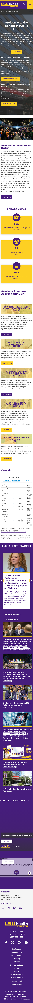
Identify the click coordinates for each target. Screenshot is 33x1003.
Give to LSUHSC (16, 978)
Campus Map (16, 955)
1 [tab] (14, 846)
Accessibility (21, 997)
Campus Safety (16, 981)
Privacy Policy (20, 994)
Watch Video (7, 862)
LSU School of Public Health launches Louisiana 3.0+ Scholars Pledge (15, 764)
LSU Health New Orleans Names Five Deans (17, 790)
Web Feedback (24, 999)
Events (16, 971)
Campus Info (16, 952)
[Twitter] (12, 942)
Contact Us (16, 949)
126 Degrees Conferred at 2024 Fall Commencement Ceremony (17, 705)
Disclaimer (9, 994)
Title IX (5, 999)
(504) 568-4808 (16, 937)
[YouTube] (26, 942)
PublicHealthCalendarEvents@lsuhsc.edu (13, 532)
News (16, 968)
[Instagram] (19, 942)
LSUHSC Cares (16, 984)
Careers (16, 962)
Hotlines (13, 999)
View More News (12, 620)
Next (31, 580)
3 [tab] (19, 846)
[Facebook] (6, 942)
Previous (2, 580)
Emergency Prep (16, 965)
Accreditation (10, 997)
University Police (16, 974)
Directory (16, 959)
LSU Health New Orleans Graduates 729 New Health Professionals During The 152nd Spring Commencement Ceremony (17, 676)
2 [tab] (16, 846)
